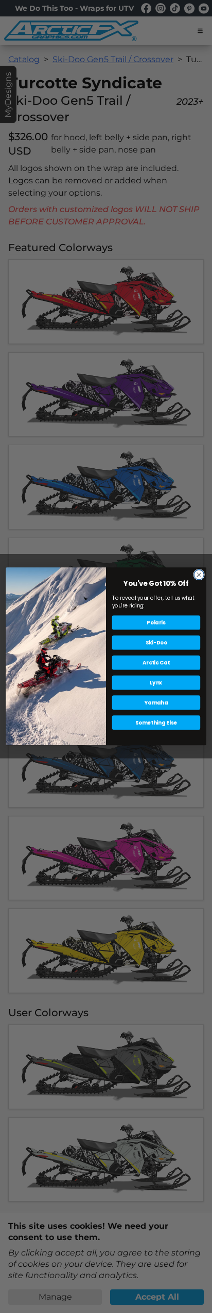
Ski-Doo (156, 642)
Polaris (156, 622)
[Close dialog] (199, 575)
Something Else (156, 722)
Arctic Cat (156, 663)
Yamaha (156, 702)
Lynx (156, 682)
